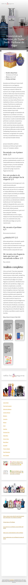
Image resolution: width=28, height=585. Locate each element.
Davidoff (5, 445)
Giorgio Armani (6, 412)
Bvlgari (4, 422)
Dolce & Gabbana (7, 409)
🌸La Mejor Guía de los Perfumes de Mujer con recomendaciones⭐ (16, 463)
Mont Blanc (5, 442)
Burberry (5, 416)
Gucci (4, 425)
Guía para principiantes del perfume (13, 532)
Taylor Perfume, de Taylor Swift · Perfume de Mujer (19, 326)
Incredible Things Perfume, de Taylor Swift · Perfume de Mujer (7, 349)
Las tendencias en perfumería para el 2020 (13, 538)
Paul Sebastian (6, 452)
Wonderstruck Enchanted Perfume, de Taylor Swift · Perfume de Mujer (8, 326)
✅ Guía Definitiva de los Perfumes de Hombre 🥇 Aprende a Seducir (16, 472)
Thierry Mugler (6, 448)
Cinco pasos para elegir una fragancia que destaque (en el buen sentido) (13, 516)
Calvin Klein (6, 402)
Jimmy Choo (6, 439)
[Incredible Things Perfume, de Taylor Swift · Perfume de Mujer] (8, 360)
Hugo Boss (5, 435)
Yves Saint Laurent (7, 406)
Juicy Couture (6, 455)
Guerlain (5, 429)
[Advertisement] (14, 20)
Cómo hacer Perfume (9, 522)
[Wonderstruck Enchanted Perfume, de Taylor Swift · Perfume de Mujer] (8, 336)
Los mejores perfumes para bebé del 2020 (13, 527)
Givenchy (5, 419)
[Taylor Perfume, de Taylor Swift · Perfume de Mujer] (20, 336)
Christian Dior (6, 432)
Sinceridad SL (11, 579)
